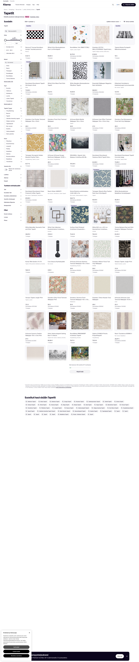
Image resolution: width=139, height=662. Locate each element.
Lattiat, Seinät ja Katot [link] (29, 9)
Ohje (38, 4)
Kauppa (28, 4)
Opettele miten (34, 17)
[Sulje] (29, 632)
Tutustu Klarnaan (19, 4)
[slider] (5, 40)
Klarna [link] (5, 9)
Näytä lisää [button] (80, 371)
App (33, 4)
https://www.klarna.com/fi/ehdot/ (63, 387)
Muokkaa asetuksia (16, 655)
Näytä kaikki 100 (8, 81)
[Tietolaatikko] (34, 22)
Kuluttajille (5, 1)
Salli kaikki (16, 647)
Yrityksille (12, 1)
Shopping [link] (11, 9)
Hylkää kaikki (16, 651)
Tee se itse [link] (18, 9)
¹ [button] (75, 56)
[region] (16, 645)
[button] (118, 4)
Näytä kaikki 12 (8, 104)
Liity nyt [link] (119, 656)
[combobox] (113, 21)
